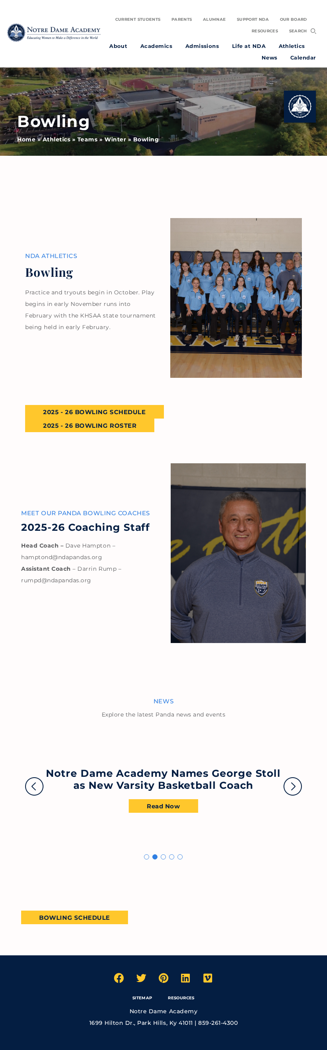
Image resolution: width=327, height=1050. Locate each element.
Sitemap (142, 997)
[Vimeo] (208, 978)
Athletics (57, 139)
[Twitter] (141, 978)
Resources (181, 997)
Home (26, 139)
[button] (146, 856)
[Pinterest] (163, 978)
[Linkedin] (186, 978)
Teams (87, 139)
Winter (115, 139)
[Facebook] (119, 978)
